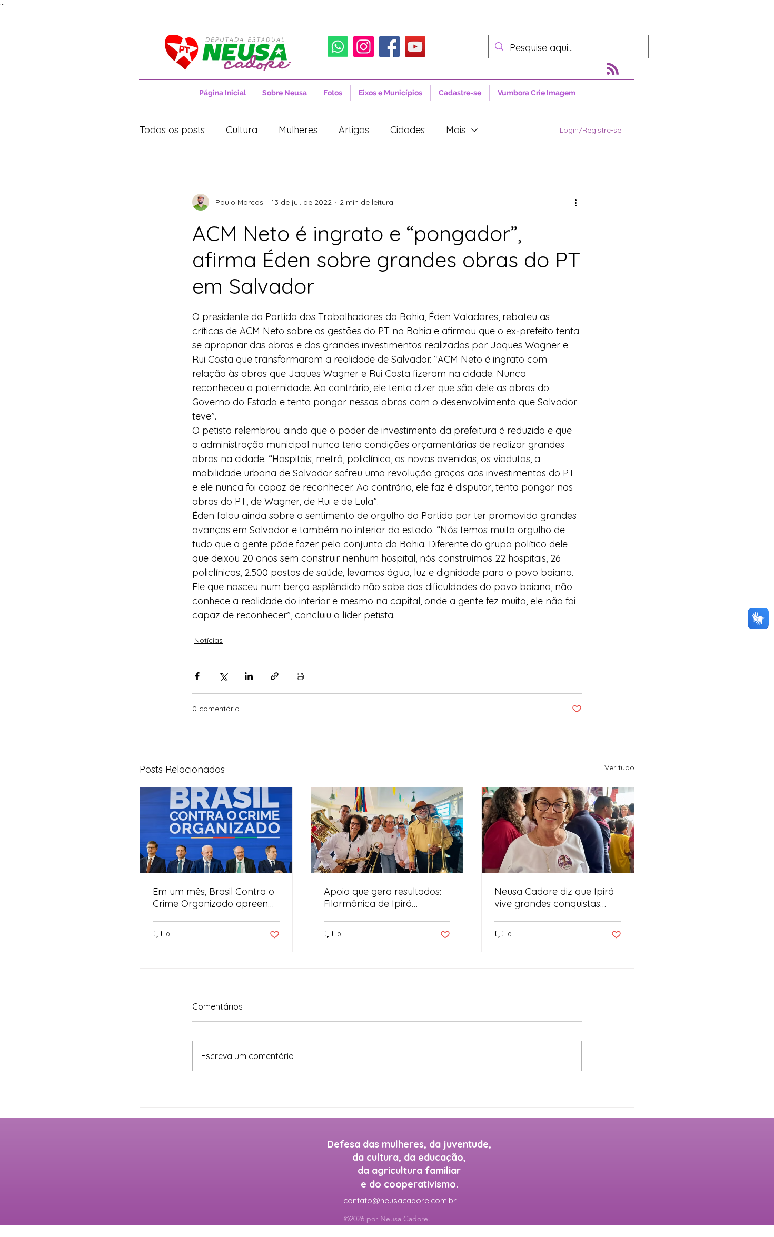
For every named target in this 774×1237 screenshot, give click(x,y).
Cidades (407, 130)
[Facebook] (389, 46)
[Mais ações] (575, 202)
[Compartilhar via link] (275, 676)
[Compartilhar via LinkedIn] (249, 676)
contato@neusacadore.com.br (400, 1200)
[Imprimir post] (300, 676)
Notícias (208, 640)
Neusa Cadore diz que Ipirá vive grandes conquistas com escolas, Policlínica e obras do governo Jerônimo (557, 897)
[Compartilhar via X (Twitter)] (223, 676)
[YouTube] (415, 46)
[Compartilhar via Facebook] (197, 676)
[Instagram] (363, 46)
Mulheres (298, 130)
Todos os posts (172, 130)
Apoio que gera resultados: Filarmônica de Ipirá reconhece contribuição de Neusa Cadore (383, 897)
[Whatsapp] (338, 46)
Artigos (354, 130)
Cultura (241, 130)
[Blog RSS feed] (613, 69)
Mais (455, 130)
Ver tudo (619, 767)
